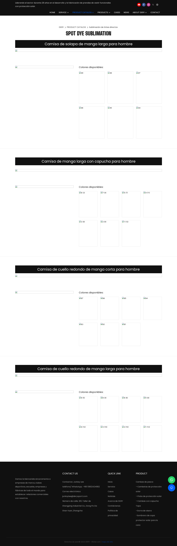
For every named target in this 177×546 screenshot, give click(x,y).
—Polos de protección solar (149, 496)
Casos (111, 491)
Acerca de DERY (115, 501)
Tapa (138, 505)
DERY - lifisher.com (93, 542)
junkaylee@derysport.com (74, 496)
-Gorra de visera (144, 510)
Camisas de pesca (144, 481)
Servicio (111, 486)
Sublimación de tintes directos (103, 27)
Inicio (110, 481)
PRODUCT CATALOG (76, 27)
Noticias (111, 496)
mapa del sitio (107, 542)
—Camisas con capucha (147, 501)
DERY (61, 27)
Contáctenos (114, 505)
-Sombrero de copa (145, 515)
